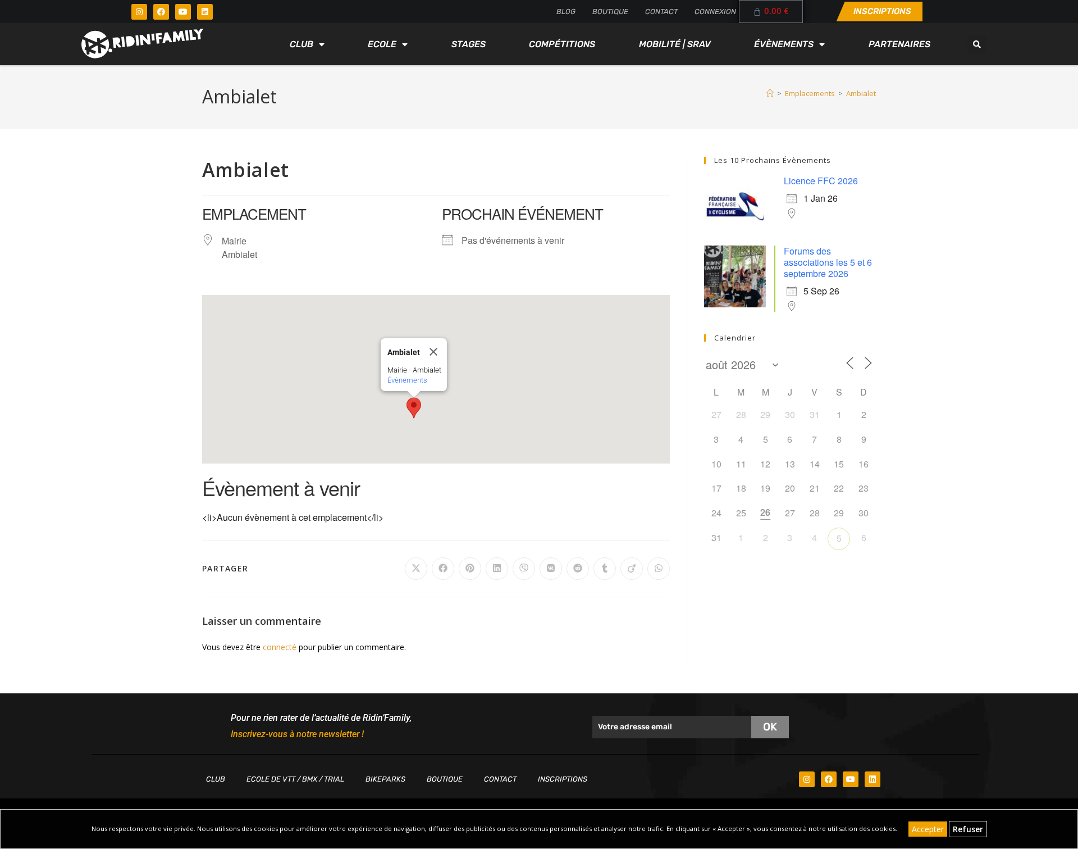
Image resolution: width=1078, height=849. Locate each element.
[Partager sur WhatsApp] (658, 568)
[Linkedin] (205, 12)
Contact (661, 11)
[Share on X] (416, 568)
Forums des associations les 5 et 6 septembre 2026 (828, 262)
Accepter (928, 829)
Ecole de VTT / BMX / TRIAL (295, 779)
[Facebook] (161, 12)
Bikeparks (385, 779)
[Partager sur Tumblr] (604, 568)
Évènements (784, 44)
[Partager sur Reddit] (578, 568)
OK (770, 726)
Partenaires (899, 44)
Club (301, 44)
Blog (565, 11)
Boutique (610, 11)
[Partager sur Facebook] (443, 568)
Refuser (968, 829)
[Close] (433, 351)
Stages (468, 44)
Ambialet (861, 93)
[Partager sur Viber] (524, 568)
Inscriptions (562, 779)
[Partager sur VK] (551, 568)
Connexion (715, 11)
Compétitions (562, 44)
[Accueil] (770, 93)
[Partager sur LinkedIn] (497, 568)
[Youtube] (183, 12)
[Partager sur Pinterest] (470, 568)
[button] (976, 44)
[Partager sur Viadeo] (631, 568)
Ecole (382, 44)
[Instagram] (139, 12)
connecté (279, 647)
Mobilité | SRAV (675, 44)
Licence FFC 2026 (821, 180)
